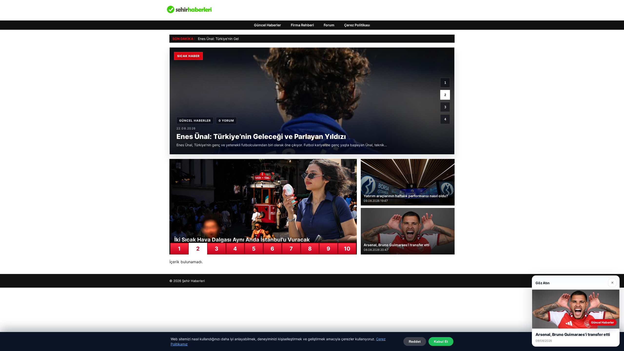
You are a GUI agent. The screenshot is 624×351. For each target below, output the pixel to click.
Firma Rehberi (302, 25)
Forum (329, 25)
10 (347, 248)
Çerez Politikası (357, 25)
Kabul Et (441, 341)
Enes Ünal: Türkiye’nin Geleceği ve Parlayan (232, 39)
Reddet (415, 341)
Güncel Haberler (267, 25)
